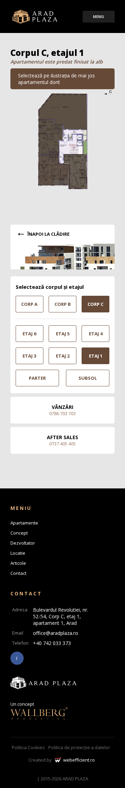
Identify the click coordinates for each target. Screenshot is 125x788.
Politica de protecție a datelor (79, 747)
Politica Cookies (28, 747)
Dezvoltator (22, 543)
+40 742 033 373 (52, 643)
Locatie (17, 553)
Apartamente (24, 523)
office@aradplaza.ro (55, 633)
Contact (18, 573)
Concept (19, 533)
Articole (18, 563)
